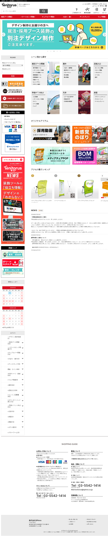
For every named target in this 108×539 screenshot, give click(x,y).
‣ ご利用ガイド (71, 521)
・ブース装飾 (35, 104)
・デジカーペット (98, 99)
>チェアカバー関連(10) (14, 353)
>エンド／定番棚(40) (13, 395)
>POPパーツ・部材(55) (14, 374)
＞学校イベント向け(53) (14, 406)
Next (104, 35)
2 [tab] (51, 51)
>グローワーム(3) (13, 432)
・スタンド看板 (98, 70)
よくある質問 (86, 4)
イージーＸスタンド (60, 200)
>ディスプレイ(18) (14, 364)
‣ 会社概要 (70, 524)
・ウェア (34, 106)
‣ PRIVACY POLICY (91, 519)
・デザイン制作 (36, 84)
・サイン (34, 101)
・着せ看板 (66, 77)
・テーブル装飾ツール (38, 72)
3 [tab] (54, 51)
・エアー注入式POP (68, 96)
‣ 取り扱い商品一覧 (72, 519)
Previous (3, 35)
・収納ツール (35, 79)
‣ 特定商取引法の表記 (91, 521)
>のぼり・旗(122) (13, 359)
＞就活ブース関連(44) (13, 343)
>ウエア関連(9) (13, 380)
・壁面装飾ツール (36, 75)
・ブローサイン (67, 72)
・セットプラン (36, 82)
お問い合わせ (103, 4)
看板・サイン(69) (13, 369)
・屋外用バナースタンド (69, 70)
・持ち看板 (66, 75)
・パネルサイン (98, 72)
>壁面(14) (11, 422)
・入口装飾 (35, 96)
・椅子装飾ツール (36, 68)
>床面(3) (11, 417)
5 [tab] (60, 51)
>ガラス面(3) (12, 427)
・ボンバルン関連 (98, 68)
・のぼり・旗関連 (67, 68)
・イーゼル (97, 75)
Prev (34, 188)
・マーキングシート (99, 101)
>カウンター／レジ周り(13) (14, 401)
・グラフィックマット (99, 96)
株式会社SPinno (35, 520)
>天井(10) (11, 411)
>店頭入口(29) (12, 390)
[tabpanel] (54, 35)
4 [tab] (57, 51)
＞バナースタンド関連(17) (14, 348)
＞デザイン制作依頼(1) (14, 337)
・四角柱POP (66, 99)
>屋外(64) (11, 385)
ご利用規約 (94, 4)
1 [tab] (48, 51)
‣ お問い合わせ (89, 524)
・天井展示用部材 (67, 101)
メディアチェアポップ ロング (86, 200)
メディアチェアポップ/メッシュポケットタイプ (41, 201)
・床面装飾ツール (36, 77)
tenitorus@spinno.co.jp (84, 490)
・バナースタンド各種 (38, 70)
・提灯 (95, 77)
